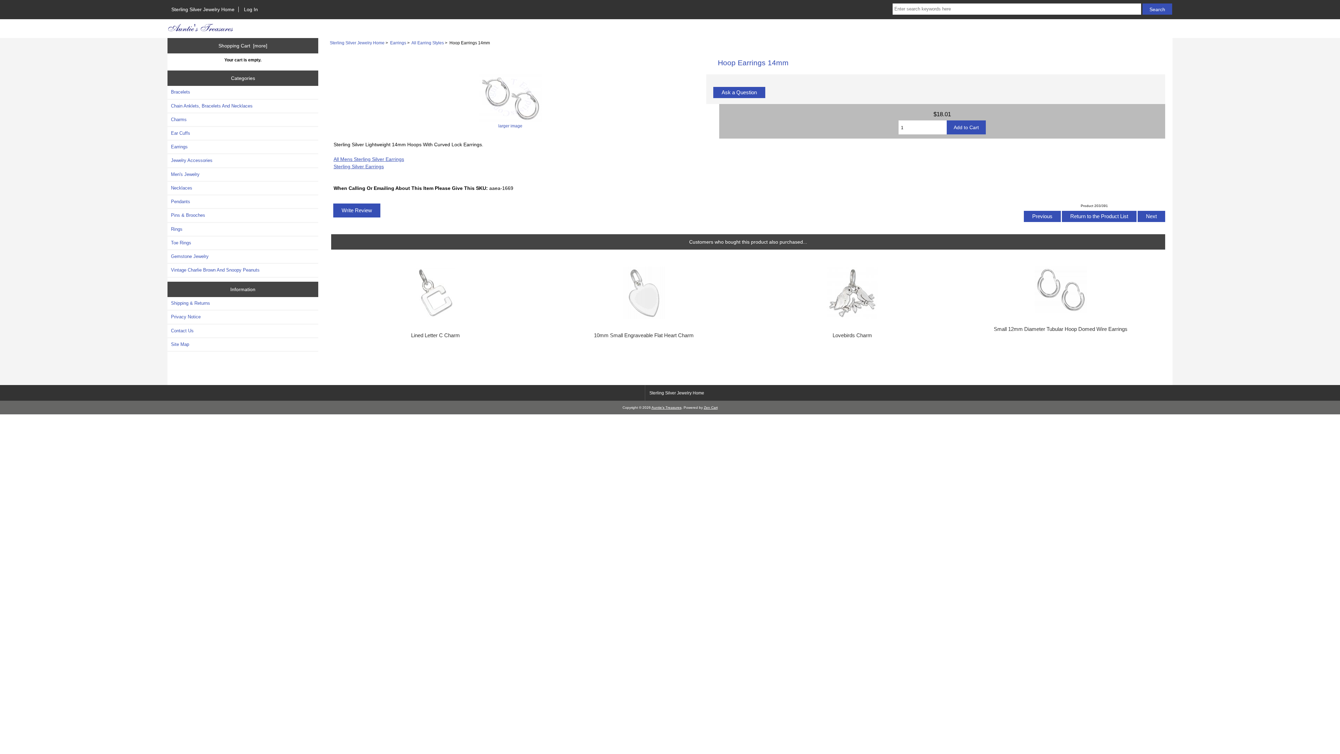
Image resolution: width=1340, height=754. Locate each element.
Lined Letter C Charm (435, 335)
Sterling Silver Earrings (359, 166)
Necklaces (181, 188)
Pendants (180, 201)
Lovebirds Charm (852, 335)
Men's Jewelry (185, 174)
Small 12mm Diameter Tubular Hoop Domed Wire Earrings (1060, 329)
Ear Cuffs (180, 133)
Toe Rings (181, 242)
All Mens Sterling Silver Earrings (369, 159)
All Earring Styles (427, 42)
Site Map (180, 344)
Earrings (398, 42)
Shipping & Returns (190, 303)
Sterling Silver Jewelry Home (202, 9)
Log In (251, 9)
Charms (179, 119)
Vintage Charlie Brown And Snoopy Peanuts (215, 270)
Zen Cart (711, 407)
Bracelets (180, 92)
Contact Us (182, 330)
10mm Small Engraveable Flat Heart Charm (644, 335)
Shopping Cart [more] (242, 46)
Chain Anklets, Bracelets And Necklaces (212, 106)
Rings (177, 229)
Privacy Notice (186, 316)
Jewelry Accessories (192, 160)
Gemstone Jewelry (190, 256)
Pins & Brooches (188, 215)
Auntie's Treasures (667, 407)
